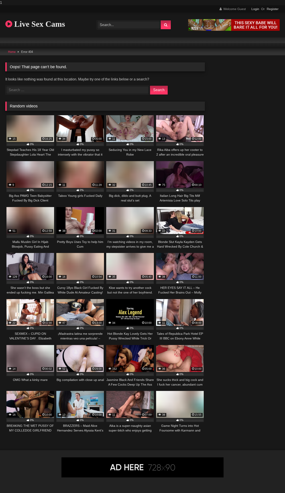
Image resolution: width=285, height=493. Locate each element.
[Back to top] (271, 480)
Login (255, 9)
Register (273, 9)
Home (12, 51)
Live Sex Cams (38, 24)
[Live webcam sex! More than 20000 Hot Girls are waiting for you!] (234, 29)
